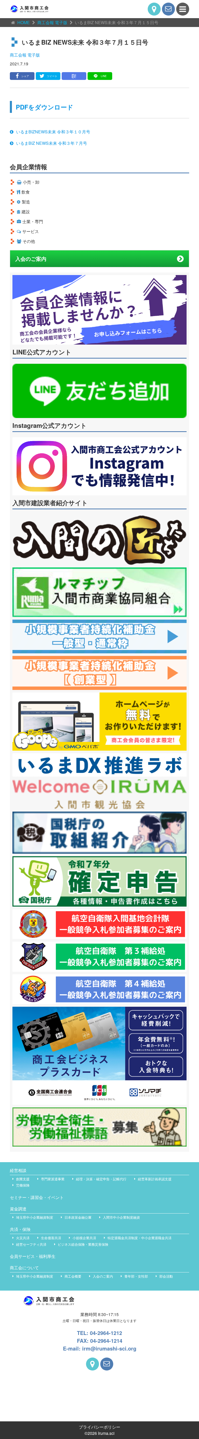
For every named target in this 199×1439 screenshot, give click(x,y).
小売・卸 (31, 182)
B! (74, 76)
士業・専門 (32, 221)
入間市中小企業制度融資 (121, 1217)
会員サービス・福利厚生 (32, 1256)
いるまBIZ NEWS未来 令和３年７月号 (51, 143)
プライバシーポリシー (99, 1427)
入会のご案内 (30, 258)
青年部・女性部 (136, 1276)
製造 (26, 202)
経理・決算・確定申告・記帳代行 (101, 1178)
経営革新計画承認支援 (155, 1178)
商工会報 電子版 (25, 55)
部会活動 (166, 1276)
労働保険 (23, 1185)
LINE (104, 76)
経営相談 (18, 1170)
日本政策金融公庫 (78, 1217)
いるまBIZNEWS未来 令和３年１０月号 (53, 132)
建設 (26, 212)
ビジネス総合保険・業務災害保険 (83, 1244)
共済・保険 (20, 1229)
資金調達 (18, 1209)
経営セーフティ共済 (31, 1244)
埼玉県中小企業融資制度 (34, 1217)
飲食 (26, 192)
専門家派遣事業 (53, 1178)
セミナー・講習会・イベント (37, 1197)
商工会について (24, 1268)
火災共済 (23, 1237)
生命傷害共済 (51, 1237)
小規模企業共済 (84, 1237)
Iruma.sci (106, 1433)
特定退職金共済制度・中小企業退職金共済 (140, 1237)
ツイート (52, 76)
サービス (30, 231)
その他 (29, 241)
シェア (25, 76)
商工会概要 (73, 1276)
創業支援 (23, 1178)
